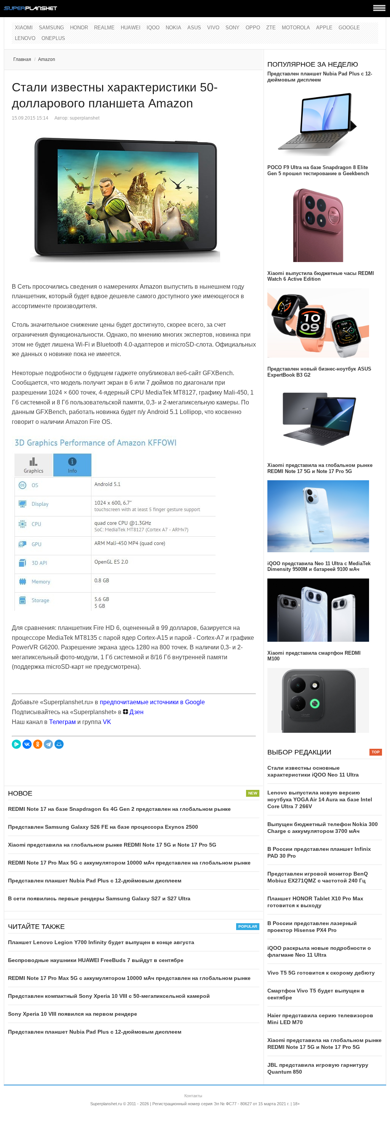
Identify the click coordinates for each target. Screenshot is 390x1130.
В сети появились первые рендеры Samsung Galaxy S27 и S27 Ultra (99, 898)
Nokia (173, 27)
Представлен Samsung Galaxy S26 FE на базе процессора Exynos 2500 (103, 827)
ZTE (271, 27)
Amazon (46, 59)
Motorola (296, 27)
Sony (232, 27)
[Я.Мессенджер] (16, 744)
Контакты (193, 1095)
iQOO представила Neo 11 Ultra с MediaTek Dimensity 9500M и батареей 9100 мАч (319, 566)
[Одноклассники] (37, 744)
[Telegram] (48, 744)
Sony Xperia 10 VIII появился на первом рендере (72, 1014)
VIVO (213, 27)
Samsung (51, 27)
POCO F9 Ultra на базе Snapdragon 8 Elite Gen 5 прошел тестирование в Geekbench (318, 170)
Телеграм (62, 722)
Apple (324, 27)
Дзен (136, 712)
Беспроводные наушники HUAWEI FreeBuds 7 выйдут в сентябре (96, 960)
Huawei (131, 27)
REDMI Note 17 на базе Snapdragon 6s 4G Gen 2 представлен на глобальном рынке (119, 809)
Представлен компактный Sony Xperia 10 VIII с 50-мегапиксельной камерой (109, 996)
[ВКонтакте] (27, 744)
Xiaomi (24, 27)
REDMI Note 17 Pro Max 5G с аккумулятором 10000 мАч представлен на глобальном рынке (129, 863)
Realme (104, 27)
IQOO (153, 27)
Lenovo (25, 38)
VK (107, 722)
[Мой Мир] (59, 744)
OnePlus (53, 38)
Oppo (253, 27)
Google (349, 27)
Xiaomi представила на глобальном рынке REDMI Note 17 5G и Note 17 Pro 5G (112, 845)
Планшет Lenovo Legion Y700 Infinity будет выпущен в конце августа (101, 942)
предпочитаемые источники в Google (152, 702)
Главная (22, 59)
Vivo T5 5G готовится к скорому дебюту (321, 973)
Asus (194, 27)
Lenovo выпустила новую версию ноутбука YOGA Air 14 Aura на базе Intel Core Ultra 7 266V (319, 799)
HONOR (79, 27)
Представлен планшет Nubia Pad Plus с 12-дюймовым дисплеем (94, 880)
